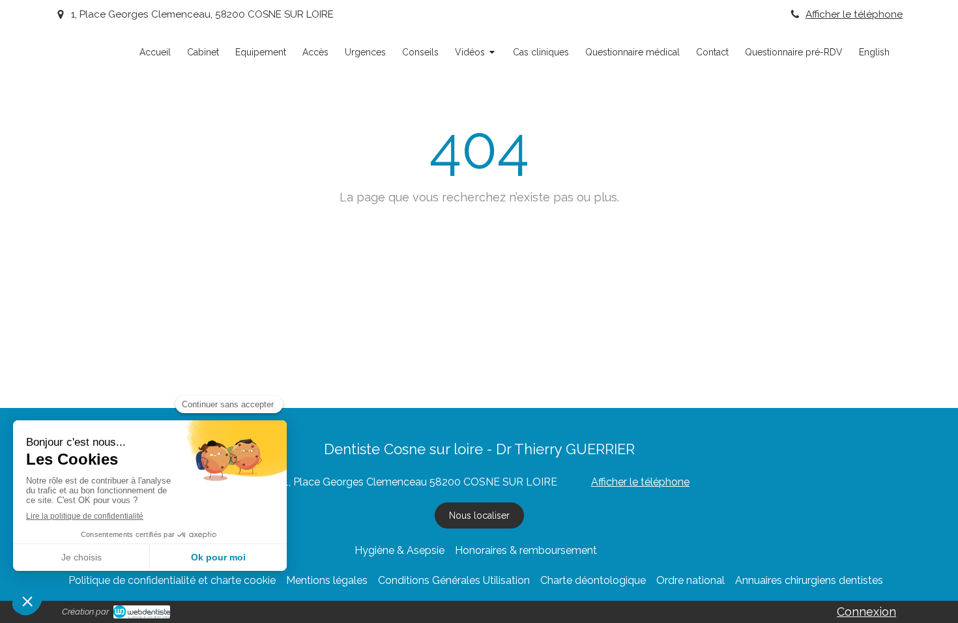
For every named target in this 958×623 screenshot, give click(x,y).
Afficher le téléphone (854, 14)
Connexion (866, 611)
